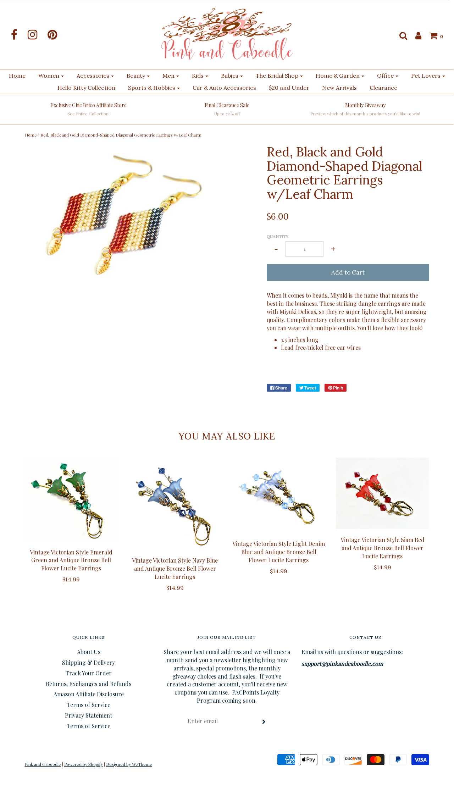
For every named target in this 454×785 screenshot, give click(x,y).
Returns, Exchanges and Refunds (88, 683)
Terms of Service (88, 704)
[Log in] (414, 35)
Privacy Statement (88, 715)
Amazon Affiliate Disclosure (89, 694)
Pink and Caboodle (43, 764)
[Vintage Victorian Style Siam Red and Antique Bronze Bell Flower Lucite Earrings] (382, 493)
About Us (88, 652)
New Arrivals (339, 87)
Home (17, 75)
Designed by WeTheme (129, 764)
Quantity (277, 236)
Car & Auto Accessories (224, 87)
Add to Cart (348, 272)
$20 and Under (289, 87)
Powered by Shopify (83, 764)
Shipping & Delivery (88, 662)
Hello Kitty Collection (86, 87)
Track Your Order (89, 673)
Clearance (383, 87)
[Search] (399, 35)
